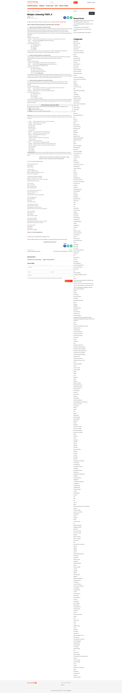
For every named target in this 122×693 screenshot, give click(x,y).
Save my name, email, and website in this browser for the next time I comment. (45, 278)
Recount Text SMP (77, 532)
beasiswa (75, 121)
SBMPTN (75, 550)
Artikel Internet (76, 96)
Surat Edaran (76, 620)
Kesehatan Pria (76, 313)
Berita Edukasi (76, 124)
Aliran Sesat (76, 67)
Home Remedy (76, 238)
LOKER (74, 373)
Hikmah (75, 236)
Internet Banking (76, 272)
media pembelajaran (77, 400)
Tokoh (74, 663)
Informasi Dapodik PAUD (78, 265)
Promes (75, 515)
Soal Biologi (75, 582)
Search (75, 2)
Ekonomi (75, 193)
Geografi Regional (77, 221)
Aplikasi (75, 83)
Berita (74, 122)
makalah (75, 381)
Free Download (76, 210)
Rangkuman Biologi (77, 525)
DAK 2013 (75, 174)
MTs (74, 411)
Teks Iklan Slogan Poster (78, 635)
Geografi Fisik (76, 219)
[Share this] (64, 17)
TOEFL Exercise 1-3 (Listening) (34, 259)
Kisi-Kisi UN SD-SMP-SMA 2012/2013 (80, 326)
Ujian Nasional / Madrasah (78, 667)
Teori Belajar (76, 646)
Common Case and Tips (78, 164)
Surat (74, 618)
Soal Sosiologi (76, 603)
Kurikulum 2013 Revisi (78, 358)
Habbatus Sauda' (77, 231)
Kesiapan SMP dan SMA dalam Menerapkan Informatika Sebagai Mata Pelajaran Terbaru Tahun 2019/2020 (83, 319)
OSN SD (75, 443)
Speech (75, 612)
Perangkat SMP (76, 487)
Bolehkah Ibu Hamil (77, 140)
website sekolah (76, 677)
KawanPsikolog (32, 2)
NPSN (74, 434)
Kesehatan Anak (76, 311)
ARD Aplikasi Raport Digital (79, 90)
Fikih (74, 204)
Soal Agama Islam (77, 580)
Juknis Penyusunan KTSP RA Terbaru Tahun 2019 (83, 283)
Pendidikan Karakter (77, 470)
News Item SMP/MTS (77, 430)
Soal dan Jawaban (77, 584)
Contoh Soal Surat (77, 168)
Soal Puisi (75, 599)
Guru (74, 229)
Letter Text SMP (76, 369)
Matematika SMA (76, 388)
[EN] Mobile (75, 41)
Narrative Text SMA (77, 426)
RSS (63, 685)
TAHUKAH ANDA (76, 625)
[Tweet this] (68, 17)
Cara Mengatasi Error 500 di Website (81, 27)
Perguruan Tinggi (77, 489)
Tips (74, 650)
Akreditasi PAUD (76, 58)
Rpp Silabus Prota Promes (79, 544)
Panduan (75, 455)
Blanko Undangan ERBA (78, 138)
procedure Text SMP (77, 512)
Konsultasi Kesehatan (78, 333)
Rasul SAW (75, 529)
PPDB (74, 504)
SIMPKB (75, 572)
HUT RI (74, 242)
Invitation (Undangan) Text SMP (79, 274)
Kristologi (75, 341)
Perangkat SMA (76, 485)
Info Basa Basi (76, 257)
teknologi (75, 629)
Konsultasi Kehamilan (77, 331)
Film (74, 206)
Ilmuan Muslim (76, 251)
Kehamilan (75, 298)
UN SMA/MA (75, 671)
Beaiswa (75, 119)
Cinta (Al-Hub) (76, 162)
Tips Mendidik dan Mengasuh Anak (80, 656)
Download (75, 187)
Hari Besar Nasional (77, 233)
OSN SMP (75, 445)
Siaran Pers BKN (76, 567)
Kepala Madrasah (77, 308)
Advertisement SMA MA (78, 50)
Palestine (75, 451)
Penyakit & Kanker (77, 477)
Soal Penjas (75, 595)
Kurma (74, 362)
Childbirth (75, 160)
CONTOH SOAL (76, 166)
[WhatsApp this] (71, 17)
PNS (74, 500)
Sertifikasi (75, 561)
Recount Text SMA (77, 531)
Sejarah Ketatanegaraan (78, 553)
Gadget (75, 212)
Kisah (74, 322)
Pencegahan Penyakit (78, 466)
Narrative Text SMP (77, 428)
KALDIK (74, 290)
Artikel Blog (75, 94)
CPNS (74, 170)
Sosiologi (75, 610)
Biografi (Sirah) (76, 136)
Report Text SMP (76, 538)
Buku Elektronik (76, 147)
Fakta (74, 202)
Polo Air (75, 502)
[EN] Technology (76, 43)
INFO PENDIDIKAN (77, 263)
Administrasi (76, 48)
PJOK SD (75, 495)
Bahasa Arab (76, 105)
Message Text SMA (77, 403)
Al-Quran (75, 62)
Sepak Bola (75, 557)
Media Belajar (76, 398)
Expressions (76, 200)
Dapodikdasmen (76, 177)
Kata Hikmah (76, 294)
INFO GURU (75, 261)
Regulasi (75, 534)
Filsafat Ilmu (76, 208)
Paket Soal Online (77, 449)
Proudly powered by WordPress (57, 690)
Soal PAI (75, 591)
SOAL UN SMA (76, 605)
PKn (74, 496)
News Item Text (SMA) (78, 432)
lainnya (74, 366)
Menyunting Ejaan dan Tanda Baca (80, 402)
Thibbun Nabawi (76, 648)
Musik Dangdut (76, 419)
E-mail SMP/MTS (76, 191)
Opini (74, 438)
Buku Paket (75, 149)
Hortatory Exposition (77, 240)
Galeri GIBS (75, 214)
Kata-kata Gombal (77, 296)
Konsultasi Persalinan (77, 335)
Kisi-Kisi (75, 324)
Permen (75, 491)
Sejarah (75, 551)
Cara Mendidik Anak (77, 153)
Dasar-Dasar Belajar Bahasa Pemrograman (82, 32)
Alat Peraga (75, 66)
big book (75, 130)
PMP (74, 498)
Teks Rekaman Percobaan (78, 639)
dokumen (75, 185)
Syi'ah (74, 622)
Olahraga (75, 436)
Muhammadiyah (76, 417)
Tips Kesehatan (76, 654)
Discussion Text (76, 183)
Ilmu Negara (75, 244)
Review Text (76, 540)
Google (75, 223)
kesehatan (75, 309)
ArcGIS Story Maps (77, 86)
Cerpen (75, 159)
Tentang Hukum (76, 643)
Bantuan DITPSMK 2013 (78, 115)
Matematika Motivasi (77, 384)
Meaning (75, 396)
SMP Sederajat (76, 574)
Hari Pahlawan (76, 234)
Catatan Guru (76, 155)
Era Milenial (75, 196)
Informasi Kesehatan (77, 267)
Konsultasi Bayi (76, 329)
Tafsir (74, 624)
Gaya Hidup (75, 215)
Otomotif (75, 447)
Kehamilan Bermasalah (78, 300)
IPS (74, 276)
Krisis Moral (75, 337)
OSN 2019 (75, 441)
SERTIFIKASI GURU (77, 563)
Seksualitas (75, 555)
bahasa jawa (76, 109)
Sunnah (75, 616)
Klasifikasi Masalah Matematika (33, 250)
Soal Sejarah (76, 601)
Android (75, 75)
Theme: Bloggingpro (67, 690)
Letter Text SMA (76, 367)
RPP (74, 542)
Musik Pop (75, 421)
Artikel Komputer (77, 100)
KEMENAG (75, 306)
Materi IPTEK (76, 394)
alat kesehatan (76, 64)
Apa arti (75, 81)
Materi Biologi (76, 390)
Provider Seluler (76, 521)
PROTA (74, 519)
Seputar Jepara (76, 559)
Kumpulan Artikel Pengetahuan (79, 350)
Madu (74, 379)
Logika (74, 371)
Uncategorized (76, 673)
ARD (74, 88)
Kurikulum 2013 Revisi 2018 (79, 360)
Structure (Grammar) (77, 614)
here (31, 232)
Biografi (75, 134)
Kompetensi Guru (77, 328)
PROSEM (75, 517)
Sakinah (75, 548)
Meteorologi (76, 405)
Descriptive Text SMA (77, 179)
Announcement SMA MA (78, 77)
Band (74, 111)
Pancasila (75, 453)
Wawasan (75, 675)
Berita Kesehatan (77, 126)
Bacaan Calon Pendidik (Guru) (79, 103)
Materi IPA (75, 392)
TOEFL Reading (76, 662)
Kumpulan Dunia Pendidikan (79, 352)
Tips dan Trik (76, 652)
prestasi (75, 508)
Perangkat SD (76, 483)
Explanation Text (76, 198)
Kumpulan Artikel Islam (78, 345)
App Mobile (75, 85)
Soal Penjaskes (76, 597)
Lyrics (74, 375)
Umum (74, 669)
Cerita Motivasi (76, 157)
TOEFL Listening (76, 660)
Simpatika (75, 570)
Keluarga (75, 304)
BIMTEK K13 (75, 132)
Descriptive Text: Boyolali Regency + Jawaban (63, 250)
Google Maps (76, 225)
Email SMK (75, 195)
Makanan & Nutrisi (77, 383)
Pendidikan (75, 468)
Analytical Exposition (77, 73)
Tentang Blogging (77, 641)
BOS (74, 141)
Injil (74, 270)
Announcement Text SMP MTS (79, 79)
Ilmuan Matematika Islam (78, 250)
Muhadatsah (76, 415)
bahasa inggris (76, 107)
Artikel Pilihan (76, 102)
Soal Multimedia (76, 589)
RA (74, 523)
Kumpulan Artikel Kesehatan (79, 347)
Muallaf (74, 413)
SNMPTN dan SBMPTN (77, 578)
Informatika (75, 269)
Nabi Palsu (75, 424)
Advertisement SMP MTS (78, 52)
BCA (74, 117)
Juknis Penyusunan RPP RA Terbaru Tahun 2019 (83, 285)
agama (74, 54)
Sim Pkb (75, 569)
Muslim (74, 422)
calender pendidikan (77, 151)
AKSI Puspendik (76, 60)
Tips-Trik (75, 658)
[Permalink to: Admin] (28, 17)
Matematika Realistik (77, 386)
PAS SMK (75, 458)
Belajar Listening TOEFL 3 (49, 259)
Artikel (74, 92)
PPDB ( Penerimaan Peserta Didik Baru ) (81, 506)
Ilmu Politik (75, 246)
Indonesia (75, 253)
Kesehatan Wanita (77, 315)
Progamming (76, 514)
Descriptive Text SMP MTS (78, 181)
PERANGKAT (75, 479)
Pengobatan (76, 472)
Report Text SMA (76, 536)
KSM (74, 343)
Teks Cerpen (76, 633)
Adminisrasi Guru (77, 47)
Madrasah (75, 377)
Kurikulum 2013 (76, 356)
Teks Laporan (76, 637)
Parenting (75, 457)
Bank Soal (75, 113)
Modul (74, 409)
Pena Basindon (76, 464)
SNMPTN (75, 576)
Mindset (75, 407)
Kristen (75, 339)
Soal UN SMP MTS (77, 606)
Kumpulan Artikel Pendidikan (79, 348)
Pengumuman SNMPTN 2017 (79, 474)
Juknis (74, 278)
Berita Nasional (76, 128)
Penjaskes (75, 476)
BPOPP (74, 143)
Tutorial (75, 665)
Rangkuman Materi (77, 527)
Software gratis (76, 608)
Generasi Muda (76, 217)
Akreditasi (75, 56)
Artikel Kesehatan (77, 98)
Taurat (74, 627)
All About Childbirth (77, 69)
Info (74, 255)
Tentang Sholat (76, 644)
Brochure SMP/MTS (77, 145)
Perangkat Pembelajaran (78, 481)
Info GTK (75, 259)
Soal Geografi (76, 588)
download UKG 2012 (77, 189)
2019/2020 (75, 45)
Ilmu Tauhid (75, 248)
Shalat (74, 565)
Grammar (75, 227)
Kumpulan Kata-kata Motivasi (79, 354)
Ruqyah (75, 546)
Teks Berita (75, 631)
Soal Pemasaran (76, 593)
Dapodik (75, 176)
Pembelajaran (76, 462)
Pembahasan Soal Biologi (78, 460)
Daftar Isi (75, 172)
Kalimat (75, 292)
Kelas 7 (75, 302)
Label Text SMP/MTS (77, 364)
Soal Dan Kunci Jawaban (78, 586)
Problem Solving (76, 510)
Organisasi (75, 440)
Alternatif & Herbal (77, 71)
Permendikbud (76, 493)
